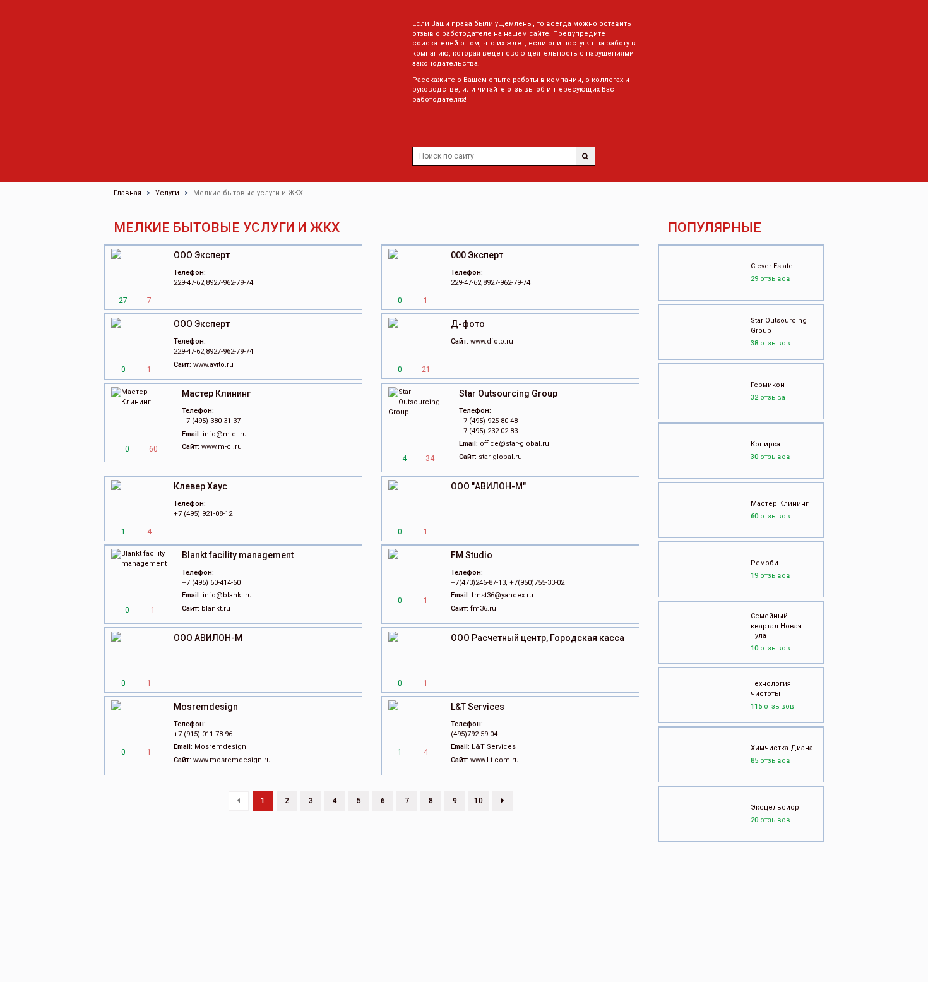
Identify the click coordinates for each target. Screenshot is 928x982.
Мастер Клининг (216, 393)
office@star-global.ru (514, 444)
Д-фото (468, 324)
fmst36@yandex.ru (502, 595)
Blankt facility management (238, 555)
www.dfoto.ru (491, 341)
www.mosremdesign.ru (232, 760)
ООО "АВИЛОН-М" (488, 486)
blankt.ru (215, 608)
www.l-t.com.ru (494, 760)
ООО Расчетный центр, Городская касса (537, 638)
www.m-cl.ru (221, 447)
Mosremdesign (206, 707)
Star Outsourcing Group (508, 393)
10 (478, 800)
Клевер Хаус (200, 486)
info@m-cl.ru (225, 434)
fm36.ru (483, 608)
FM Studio (471, 555)
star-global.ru (500, 457)
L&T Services (477, 707)
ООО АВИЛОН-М (208, 638)
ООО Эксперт (202, 255)
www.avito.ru (213, 365)
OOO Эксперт (202, 324)
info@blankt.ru (227, 595)
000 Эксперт (477, 255)
